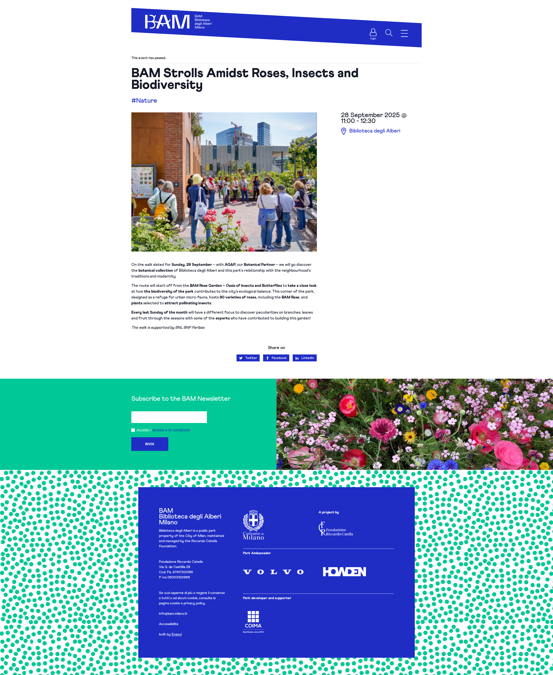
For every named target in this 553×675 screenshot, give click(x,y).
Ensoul (177, 634)
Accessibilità (168, 624)
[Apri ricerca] (388, 32)
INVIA (149, 444)
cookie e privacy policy (187, 603)
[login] (373, 32)
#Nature (144, 100)
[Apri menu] (404, 33)
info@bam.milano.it (173, 613)
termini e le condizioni (171, 430)
